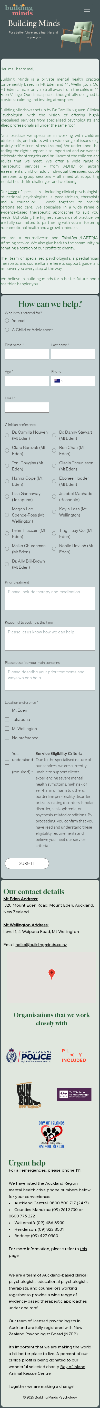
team (12, 191)
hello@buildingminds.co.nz (41, 944)
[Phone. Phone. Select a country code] (59, 381)
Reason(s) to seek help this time (29, 622)
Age (9, 371)
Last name (60, 345)
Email (10, 398)
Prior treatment (17, 582)
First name (14, 345)
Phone (56, 371)
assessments (11, 171)
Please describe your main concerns (32, 662)
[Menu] (87, 9)
